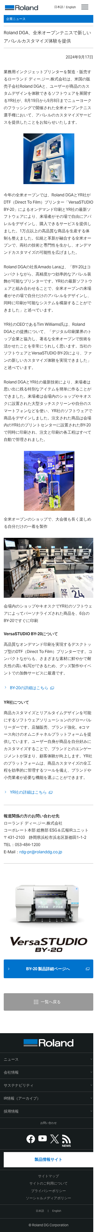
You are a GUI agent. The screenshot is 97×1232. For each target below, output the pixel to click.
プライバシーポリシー (48, 1191)
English (71, 7)
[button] (48, 1072)
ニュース (11, 1059)
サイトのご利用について (48, 1183)
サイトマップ (48, 1176)
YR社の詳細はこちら (28, 792)
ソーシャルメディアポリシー (48, 1198)
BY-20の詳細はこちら (29, 687)
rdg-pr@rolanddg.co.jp (40, 852)
